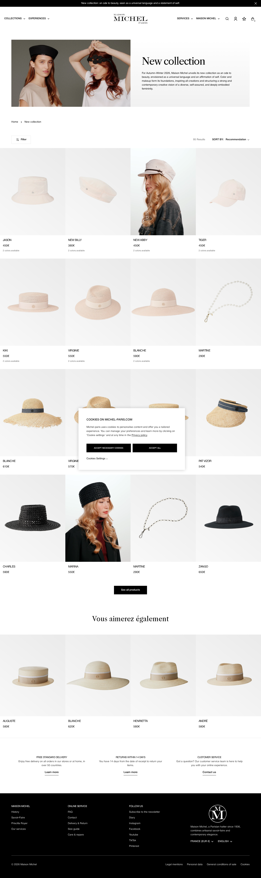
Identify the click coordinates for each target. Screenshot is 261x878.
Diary (132, 818)
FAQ (70, 812)
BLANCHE (139, 350)
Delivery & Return (78, 823)
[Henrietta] (163, 675)
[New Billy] (98, 191)
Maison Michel (28, 864)
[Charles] (32, 518)
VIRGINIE (73, 350)
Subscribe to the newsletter (144, 812)
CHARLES (9, 567)
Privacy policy (139, 435)
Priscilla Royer (19, 823)
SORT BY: (218, 139)
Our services (18, 829)
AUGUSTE (9, 721)
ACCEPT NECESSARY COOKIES (108, 448)
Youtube (133, 835)
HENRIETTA (140, 721)
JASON (7, 240)
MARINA (73, 567)
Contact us (209, 772)
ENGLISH (223, 841)
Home (14, 122)
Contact (72, 818)
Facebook (134, 829)
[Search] (227, 18)
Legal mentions (174, 864)
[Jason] (32, 191)
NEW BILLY (75, 240)
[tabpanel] (130, 682)
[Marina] (98, 518)
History (15, 812)
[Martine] (163, 518)
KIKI (5, 350)
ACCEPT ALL (155, 448)
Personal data (195, 864)
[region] (131, 439)
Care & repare (76, 835)
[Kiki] (32, 302)
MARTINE (204, 350)
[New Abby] (163, 191)
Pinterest (134, 846)
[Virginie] (98, 302)
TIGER (202, 240)
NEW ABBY (140, 240)
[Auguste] (32, 675)
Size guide (74, 829)
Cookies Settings (95, 459)
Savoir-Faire (18, 818)
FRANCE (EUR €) (200, 841)
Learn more (52, 772)
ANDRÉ (203, 721)
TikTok (132, 840)
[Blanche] (163, 302)
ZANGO (203, 567)
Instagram (134, 823)
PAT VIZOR (205, 461)
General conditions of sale (221, 864)
